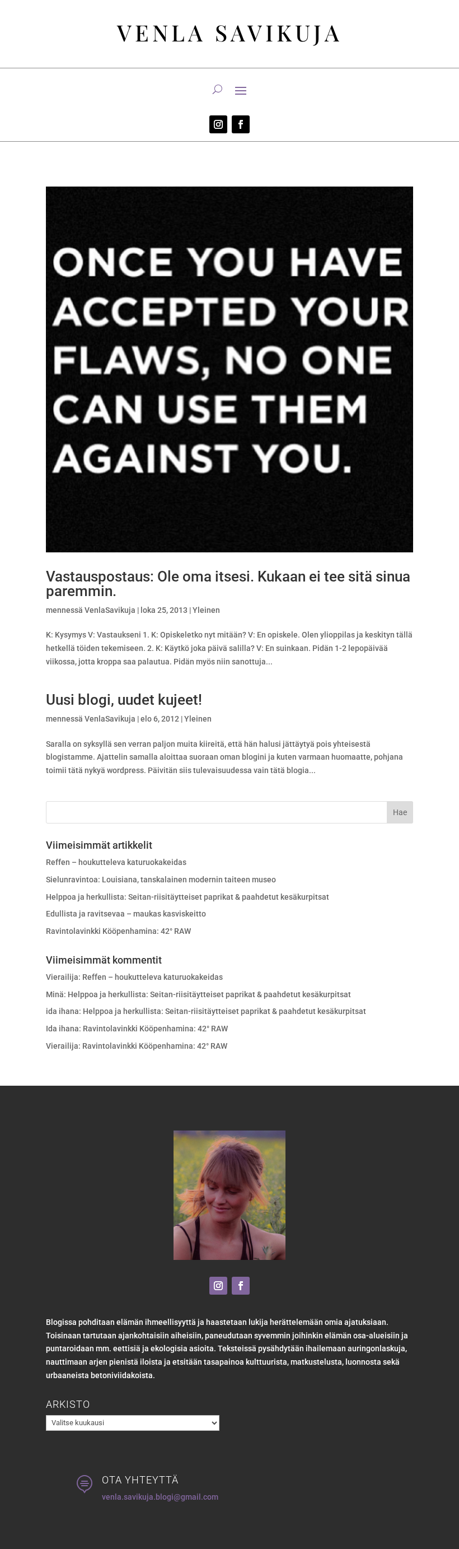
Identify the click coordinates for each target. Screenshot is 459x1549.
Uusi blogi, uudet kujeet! (124, 699)
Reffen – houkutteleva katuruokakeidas (116, 862)
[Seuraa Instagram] (218, 124)
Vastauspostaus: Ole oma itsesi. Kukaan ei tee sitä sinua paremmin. (228, 583)
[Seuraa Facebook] (241, 124)
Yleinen (206, 610)
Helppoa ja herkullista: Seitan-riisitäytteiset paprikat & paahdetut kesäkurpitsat (187, 896)
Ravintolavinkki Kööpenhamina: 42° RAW (118, 931)
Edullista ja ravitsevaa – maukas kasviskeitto (126, 913)
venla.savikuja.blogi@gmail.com (160, 1496)
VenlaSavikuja (110, 610)
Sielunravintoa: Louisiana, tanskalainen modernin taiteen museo (161, 879)
